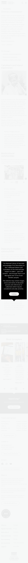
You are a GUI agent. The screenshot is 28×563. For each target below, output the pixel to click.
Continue (14, 294)
